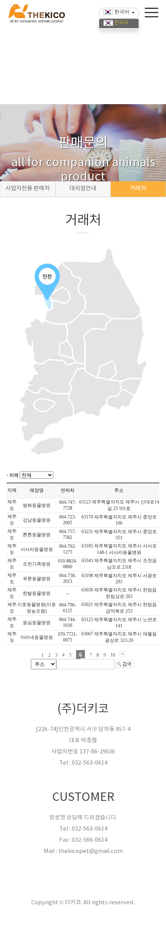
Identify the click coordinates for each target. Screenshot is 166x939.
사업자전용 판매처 (27, 188)
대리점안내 (83, 188)
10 (112, 655)
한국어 (120, 23)
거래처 (138, 188)
